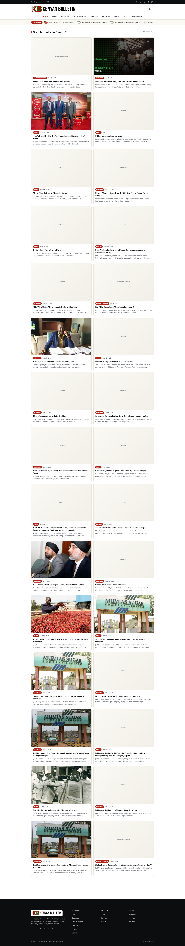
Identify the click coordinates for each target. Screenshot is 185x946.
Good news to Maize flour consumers (110, 584)
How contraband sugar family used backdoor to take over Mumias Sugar (60, 471)
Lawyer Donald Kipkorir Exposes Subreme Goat (53, 361)
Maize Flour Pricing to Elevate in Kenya (50, 193)
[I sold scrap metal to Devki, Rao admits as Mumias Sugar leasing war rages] (61, 839)
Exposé (99, 246)
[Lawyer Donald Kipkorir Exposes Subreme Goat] (61, 336)
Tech (126, 17)
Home (45, 17)
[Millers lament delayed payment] (124, 111)
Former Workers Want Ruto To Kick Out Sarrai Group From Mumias (121, 194)
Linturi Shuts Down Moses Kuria (47, 250)
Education (137, 17)
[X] (136, 2)
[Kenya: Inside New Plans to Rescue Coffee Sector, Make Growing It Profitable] (61, 614)
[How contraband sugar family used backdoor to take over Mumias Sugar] (61, 445)
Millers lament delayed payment (108, 135)
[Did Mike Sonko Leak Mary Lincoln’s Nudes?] (124, 282)
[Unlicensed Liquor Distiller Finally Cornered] (124, 336)
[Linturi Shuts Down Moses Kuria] (61, 225)
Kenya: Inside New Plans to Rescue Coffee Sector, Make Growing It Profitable (60, 640)
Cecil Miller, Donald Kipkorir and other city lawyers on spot (120, 470)
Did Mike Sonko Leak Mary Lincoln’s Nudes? (114, 307)
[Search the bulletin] (150, 9)
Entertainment (79, 17)
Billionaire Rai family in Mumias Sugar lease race (116, 810)
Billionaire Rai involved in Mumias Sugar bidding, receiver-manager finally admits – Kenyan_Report (120, 754)
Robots (103, 922)
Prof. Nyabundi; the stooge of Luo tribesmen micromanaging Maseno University (120, 251)
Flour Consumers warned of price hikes (49, 416)
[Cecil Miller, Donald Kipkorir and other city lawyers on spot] (124, 445)
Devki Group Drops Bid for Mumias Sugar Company (117, 696)
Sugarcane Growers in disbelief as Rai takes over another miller (121, 416)
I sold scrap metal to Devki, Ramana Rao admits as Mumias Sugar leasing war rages (61, 754)
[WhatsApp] (148, 2)
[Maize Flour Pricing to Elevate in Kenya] (61, 168)
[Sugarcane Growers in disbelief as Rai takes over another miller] (124, 391)
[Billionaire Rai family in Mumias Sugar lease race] (124, 785)
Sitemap (104, 918)
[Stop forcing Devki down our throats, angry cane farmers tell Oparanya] (124, 614)
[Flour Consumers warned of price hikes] (61, 391)
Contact (132, 918)
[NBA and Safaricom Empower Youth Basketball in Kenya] (124, 56)
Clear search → (148, 32)
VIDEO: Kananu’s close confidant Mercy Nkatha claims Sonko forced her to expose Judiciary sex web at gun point (59, 529)
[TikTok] (140, 2)
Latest (103, 914)
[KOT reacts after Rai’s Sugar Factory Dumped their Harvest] (61, 559)
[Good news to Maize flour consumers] (124, 559)
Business (65, 17)
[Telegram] (144, 2)
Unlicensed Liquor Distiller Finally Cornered (114, 361)
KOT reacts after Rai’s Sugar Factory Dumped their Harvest (58, 584)
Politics (106, 17)
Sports (117, 17)
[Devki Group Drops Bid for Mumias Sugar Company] (124, 671)
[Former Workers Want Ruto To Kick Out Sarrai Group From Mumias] (124, 168)
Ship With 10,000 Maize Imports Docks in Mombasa (55, 307)
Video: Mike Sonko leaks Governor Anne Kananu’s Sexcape (120, 527)
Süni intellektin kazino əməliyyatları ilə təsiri (51, 81)
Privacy (132, 922)
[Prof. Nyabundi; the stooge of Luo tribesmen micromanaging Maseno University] (124, 225)
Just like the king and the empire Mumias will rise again (56, 810)
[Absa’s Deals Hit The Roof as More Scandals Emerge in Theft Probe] (61, 111)
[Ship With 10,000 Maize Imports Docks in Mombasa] (61, 282)
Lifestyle (94, 17)
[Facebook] (132, 2)
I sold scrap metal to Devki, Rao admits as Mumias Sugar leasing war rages (60, 866)
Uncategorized (40, 78)
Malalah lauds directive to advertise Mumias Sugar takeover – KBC (123, 864)
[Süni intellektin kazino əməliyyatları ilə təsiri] (61, 56)
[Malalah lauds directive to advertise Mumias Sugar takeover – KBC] (124, 839)
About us (132, 914)
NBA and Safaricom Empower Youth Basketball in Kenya (119, 81)
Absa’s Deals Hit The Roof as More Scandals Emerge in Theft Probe (59, 137)
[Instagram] (152, 2)
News (54, 17)
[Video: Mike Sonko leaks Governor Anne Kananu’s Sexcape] (124, 502)
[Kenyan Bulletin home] (53, 9)
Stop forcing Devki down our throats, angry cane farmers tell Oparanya (120, 640)
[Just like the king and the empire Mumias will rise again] (61, 785)
